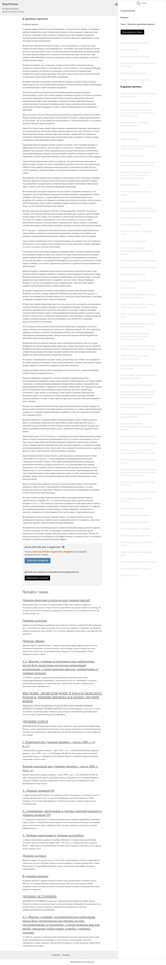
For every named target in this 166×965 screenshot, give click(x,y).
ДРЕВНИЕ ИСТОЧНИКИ (39, 896)
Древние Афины (33, 641)
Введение (124, 17)
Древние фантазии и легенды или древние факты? (56, 600)
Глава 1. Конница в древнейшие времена (137, 24)
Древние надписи (34, 856)
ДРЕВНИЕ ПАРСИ (35, 721)
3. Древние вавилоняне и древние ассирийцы (53, 835)
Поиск (141, 3)
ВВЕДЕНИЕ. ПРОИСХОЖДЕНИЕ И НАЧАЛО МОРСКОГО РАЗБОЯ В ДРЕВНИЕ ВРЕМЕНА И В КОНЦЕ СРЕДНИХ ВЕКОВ (62, 697)
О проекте (55, 955)
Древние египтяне (35, 620)
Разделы (66, 955)
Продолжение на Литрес (132, 32)
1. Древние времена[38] (39, 790)
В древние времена (35, 876)
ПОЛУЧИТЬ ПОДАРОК (37, 561)
